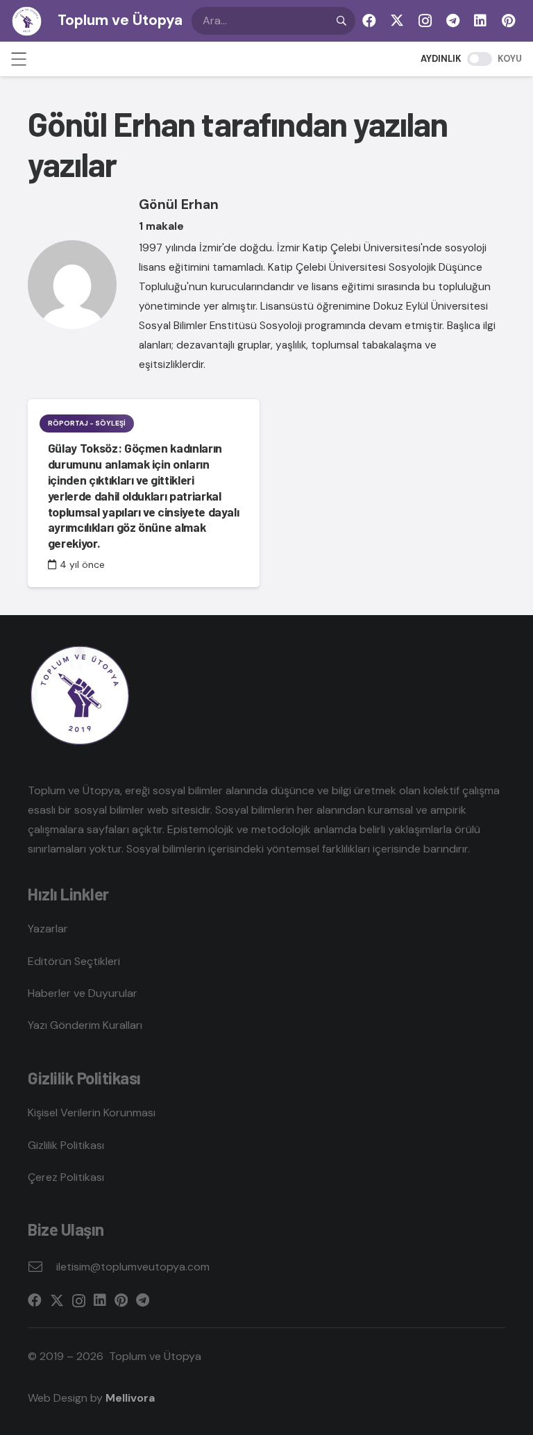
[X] (397, 21)
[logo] (26, 21)
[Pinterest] (508, 21)
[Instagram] (425, 21)
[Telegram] (452, 21)
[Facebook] (369, 21)
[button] (18, 59)
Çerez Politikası (66, 1177)
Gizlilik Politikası (66, 1145)
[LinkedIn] (480, 21)
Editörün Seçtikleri (74, 961)
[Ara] (341, 21)
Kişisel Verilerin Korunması (91, 1112)
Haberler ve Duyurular (82, 993)
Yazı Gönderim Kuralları (85, 1025)
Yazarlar (48, 928)
